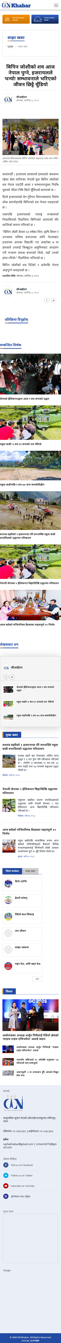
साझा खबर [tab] (30, 870)
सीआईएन (21, 97)
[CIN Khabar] (16, 4)
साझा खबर (23, 46)
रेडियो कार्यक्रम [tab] (12, 870)
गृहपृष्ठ (10, 46)
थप (37, 979)
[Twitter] (53, 300)
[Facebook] (46, 300)
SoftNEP (34, 1340)
